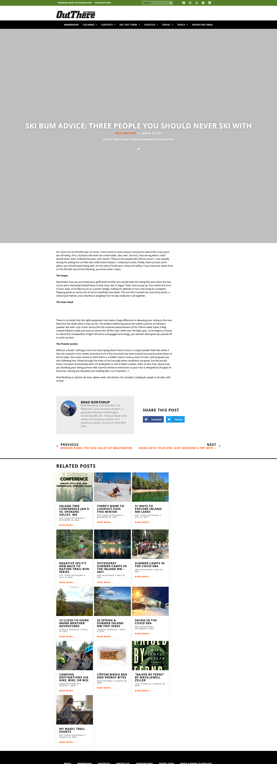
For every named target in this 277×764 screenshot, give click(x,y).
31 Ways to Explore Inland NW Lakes (148, 509)
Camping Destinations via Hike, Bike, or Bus (73, 677)
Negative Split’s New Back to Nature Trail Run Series (74, 567)
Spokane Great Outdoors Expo (75, 3)
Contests (107, 24)
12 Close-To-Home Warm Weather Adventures (74, 623)
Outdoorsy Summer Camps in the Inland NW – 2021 (112, 567)
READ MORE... (67, 525)
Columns (88, 24)
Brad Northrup (125, 133)
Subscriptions (103, 3)
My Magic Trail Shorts (72, 730)
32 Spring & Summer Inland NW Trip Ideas (110, 623)
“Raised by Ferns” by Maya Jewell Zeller (149, 677)
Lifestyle (149, 24)
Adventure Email (202, 24)
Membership (71, 24)
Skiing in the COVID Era (146, 621)
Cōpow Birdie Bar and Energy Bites (112, 675)
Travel (166, 24)
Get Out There (128, 24)
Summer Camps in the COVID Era (150, 564)
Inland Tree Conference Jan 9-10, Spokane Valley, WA (74, 510)
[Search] (171, 3)
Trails (181, 24)
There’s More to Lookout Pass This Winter (110, 509)
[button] (153, 419)
